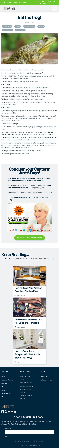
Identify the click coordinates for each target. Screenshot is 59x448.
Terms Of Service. (34, 445)
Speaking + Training (7, 380)
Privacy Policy (23, 445)
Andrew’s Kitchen (6, 393)
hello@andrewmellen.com (46, 380)
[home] (8, 8)
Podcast (3, 376)
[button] (54, 8)
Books (3, 390)
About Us (4, 397)
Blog (2, 387)
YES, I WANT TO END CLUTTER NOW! (29, 238)
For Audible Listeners (26, 386)
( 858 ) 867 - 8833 (44, 376)
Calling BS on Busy (26, 383)
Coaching (4, 383)
